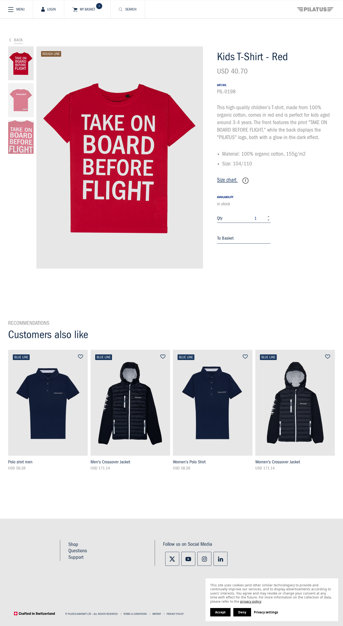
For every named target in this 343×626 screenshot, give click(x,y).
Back (18, 40)
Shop (73, 544)
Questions (77, 550)
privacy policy (250, 601)
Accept (220, 612)
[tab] (48, 9)
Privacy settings (266, 612)
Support (76, 557)
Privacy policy (175, 614)
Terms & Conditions (135, 614)
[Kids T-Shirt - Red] (21, 63)
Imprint (156, 614)
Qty (220, 218)
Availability (225, 197)
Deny (242, 612)
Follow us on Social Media (187, 544)
